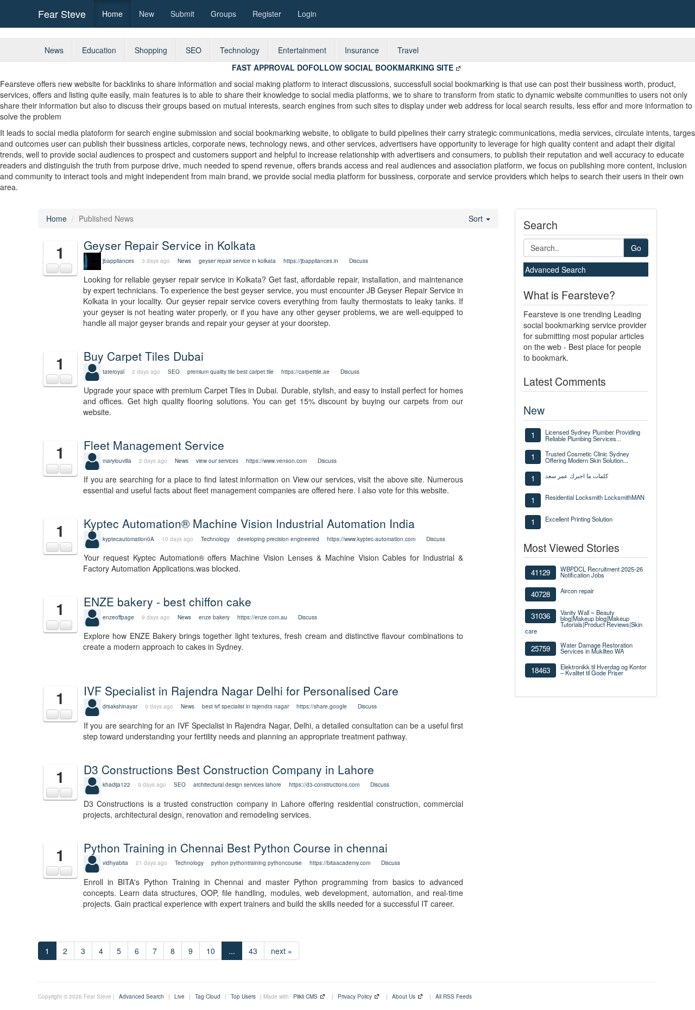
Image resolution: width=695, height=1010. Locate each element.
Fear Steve (62, 14)
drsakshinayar (120, 706)
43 (253, 950)
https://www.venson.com (276, 461)
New (146, 13)
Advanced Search (555, 269)
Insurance (362, 50)
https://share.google (321, 706)
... (232, 950)
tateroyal (113, 371)
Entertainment (302, 50)
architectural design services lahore (237, 784)
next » (281, 950)
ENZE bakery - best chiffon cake (167, 601)
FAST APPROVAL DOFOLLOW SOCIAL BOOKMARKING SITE (342, 67)
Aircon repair (577, 590)
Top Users (243, 996)
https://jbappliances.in (310, 261)
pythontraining (248, 863)
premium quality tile (211, 371)
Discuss (358, 261)
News (54, 50)
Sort (477, 218)
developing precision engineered (278, 539)
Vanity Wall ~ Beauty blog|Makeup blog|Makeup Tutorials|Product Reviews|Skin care (583, 621)
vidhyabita (115, 863)
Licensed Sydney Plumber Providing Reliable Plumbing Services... (592, 435)
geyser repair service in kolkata (238, 261)
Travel (408, 50)
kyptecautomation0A (128, 539)
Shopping (151, 50)
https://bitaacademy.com (339, 863)
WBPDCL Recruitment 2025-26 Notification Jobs (601, 571)
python (220, 863)
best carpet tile (255, 371)
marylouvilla (117, 461)
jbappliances (118, 261)
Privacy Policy (355, 996)
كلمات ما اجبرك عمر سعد (576, 475)
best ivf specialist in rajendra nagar (245, 706)
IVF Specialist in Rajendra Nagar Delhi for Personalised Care (241, 690)
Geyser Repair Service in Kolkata (170, 245)
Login (307, 13)
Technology (240, 50)
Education (99, 50)
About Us (403, 996)
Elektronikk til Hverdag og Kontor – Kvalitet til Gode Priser (603, 669)
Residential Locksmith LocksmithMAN (595, 497)
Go (636, 247)
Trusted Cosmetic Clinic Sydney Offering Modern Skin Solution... (587, 457)
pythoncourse (285, 863)
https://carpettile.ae (305, 371)
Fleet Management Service (154, 445)
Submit (182, 13)
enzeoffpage (118, 617)
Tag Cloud (207, 996)
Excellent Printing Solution (578, 519)
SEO (193, 50)
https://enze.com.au (262, 617)
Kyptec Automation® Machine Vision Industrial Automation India (249, 523)
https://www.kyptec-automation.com (371, 539)
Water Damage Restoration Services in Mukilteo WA (596, 648)
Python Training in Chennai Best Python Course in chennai (236, 847)
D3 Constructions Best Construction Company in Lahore (229, 769)
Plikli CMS (305, 996)
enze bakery (214, 617)
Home (112, 13)
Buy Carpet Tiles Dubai (144, 356)
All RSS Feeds (453, 996)
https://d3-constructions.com (324, 784)
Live (179, 996)
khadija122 (116, 784)
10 (210, 950)
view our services (217, 461)
